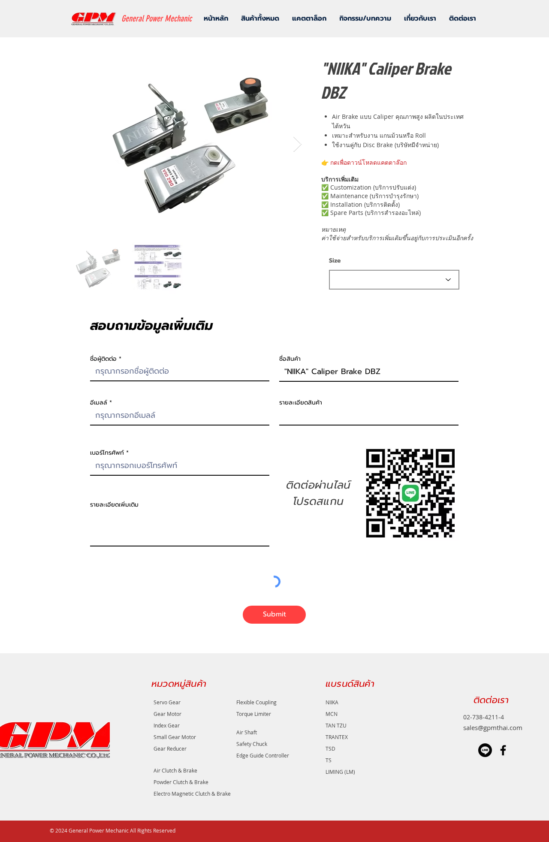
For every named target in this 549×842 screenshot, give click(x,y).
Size (335, 261)
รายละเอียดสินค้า (300, 403)
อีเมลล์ (98, 403)
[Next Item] (297, 144)
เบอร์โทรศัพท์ (107, 453)
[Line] (485, 750)
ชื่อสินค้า (290, 359)
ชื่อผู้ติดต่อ (103, 359)
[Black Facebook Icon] (503, 750)
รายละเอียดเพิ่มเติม (114, 505)
